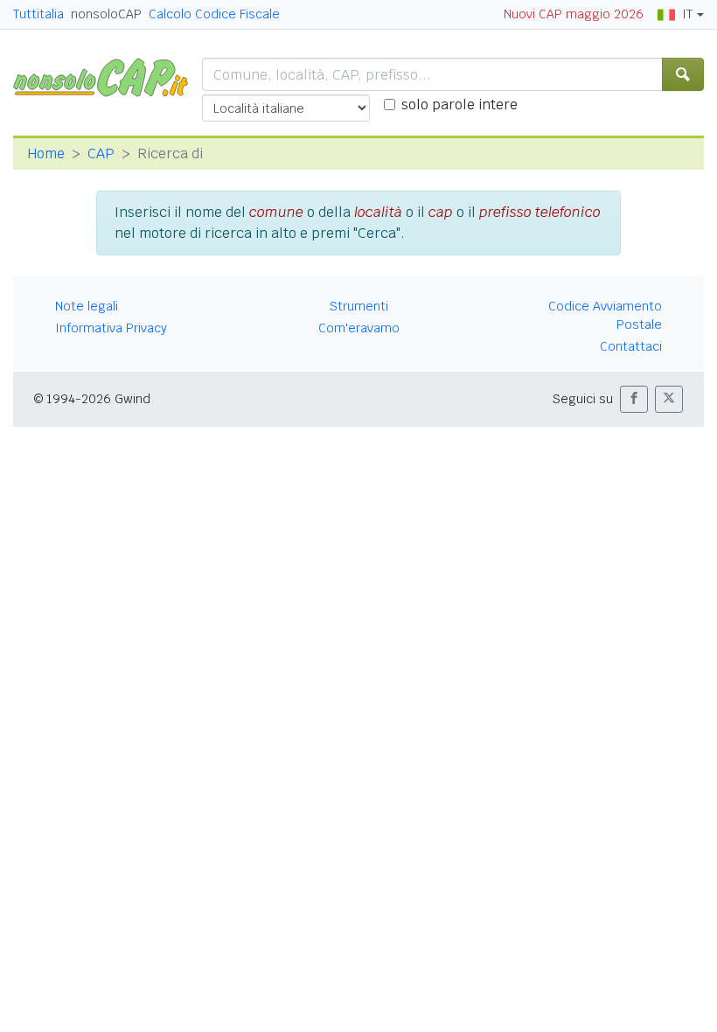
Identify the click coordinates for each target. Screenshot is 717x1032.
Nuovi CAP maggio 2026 (574, 14)
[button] (634, 399)
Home (46, 153)
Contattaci (631, 346)
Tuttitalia (38, 14)
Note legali (86, 306)
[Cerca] (683, 74)
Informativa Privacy (111, 328)
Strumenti (359, 306)
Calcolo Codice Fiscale (214, 14)
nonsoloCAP (106, 14)
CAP (101, 153)
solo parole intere (459, 104)
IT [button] (687, 14)
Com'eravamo (359, 328)
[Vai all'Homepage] (107, 76)
